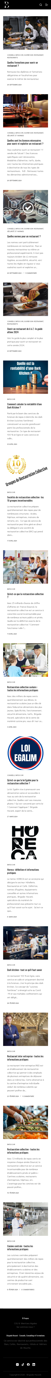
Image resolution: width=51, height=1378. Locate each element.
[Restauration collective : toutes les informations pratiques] (25, 1122)
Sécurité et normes (15, 135)
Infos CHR (19, 55)
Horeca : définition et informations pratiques (23, 871)
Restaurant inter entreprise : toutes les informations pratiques (25, 1057)
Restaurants (12, 57)
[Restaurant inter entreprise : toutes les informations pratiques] (25, 1029)
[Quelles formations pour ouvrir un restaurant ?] (25, 33)
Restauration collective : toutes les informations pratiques (23, 1151)
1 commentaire (31, 273)
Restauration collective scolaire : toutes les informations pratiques (23, 688)
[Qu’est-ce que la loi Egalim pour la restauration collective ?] (25, 753)
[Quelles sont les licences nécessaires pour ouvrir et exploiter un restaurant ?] (25, 111)
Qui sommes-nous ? (25, 1326)
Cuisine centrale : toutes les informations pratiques (20, 1247)
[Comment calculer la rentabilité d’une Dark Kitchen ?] (25, 377)
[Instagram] (17, 1364)
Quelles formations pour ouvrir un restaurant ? (22, 64)
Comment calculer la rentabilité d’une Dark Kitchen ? (24, 405)
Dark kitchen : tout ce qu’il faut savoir (25, 970)
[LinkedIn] (33, 1364)
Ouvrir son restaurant (33, 55)
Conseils (11, 55)
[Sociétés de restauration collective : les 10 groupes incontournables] (25, 470)
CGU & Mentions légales (25, 1323)
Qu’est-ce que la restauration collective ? (25, 595)
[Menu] (46, 4)
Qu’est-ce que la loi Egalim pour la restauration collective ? (22, 781)
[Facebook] (28, 1364)
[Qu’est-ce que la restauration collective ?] (25, 567)
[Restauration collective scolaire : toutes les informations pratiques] (25, 660)
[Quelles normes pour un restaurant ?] (25, 206)
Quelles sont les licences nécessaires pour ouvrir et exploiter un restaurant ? (25, 142)
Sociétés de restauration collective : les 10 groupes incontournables (25, 498)
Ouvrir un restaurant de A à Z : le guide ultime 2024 (24, 330)
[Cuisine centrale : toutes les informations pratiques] (25, 1219)
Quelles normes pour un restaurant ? (24, 236)
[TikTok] (22, 1364)
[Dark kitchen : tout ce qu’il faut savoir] (25, 943)
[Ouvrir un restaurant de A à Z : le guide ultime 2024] (25, 299)
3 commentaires (27, 1289)
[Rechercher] (41, 5)
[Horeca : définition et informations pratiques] (25, 842)
